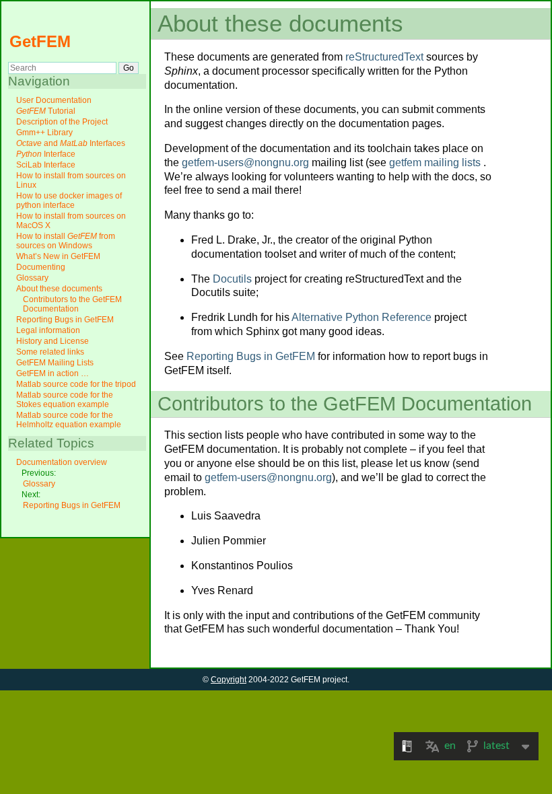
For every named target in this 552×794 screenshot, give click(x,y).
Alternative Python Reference (361, 317)
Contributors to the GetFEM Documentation (72, 304)
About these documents (59, 288)
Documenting (40, 267)
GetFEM (40, 41)
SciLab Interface (45, 165)
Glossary (32, 278)
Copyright (228, 679)
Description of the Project (62, 122)
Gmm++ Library (44, 132)
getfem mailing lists (435, 162)
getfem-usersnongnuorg (245, 162)
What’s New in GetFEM (58, 256)
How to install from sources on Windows (65, 240)
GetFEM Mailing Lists (55, 362)
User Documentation (54, 100)
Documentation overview (61, 462)
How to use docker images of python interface (69, 200)
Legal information (48, 330)
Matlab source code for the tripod (76, 384)
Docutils (232, 279)
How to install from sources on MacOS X (71, 220)
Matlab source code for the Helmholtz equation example (68, 419)
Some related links (50, 352)
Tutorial (45, 111)
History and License (52, 341)
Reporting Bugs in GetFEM (65, 319)
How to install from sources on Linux (71, 180)
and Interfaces (70, 143)
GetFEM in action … (52, 373)
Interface (45, 154)
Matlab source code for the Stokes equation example (64, 399)
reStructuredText (384, 57)
